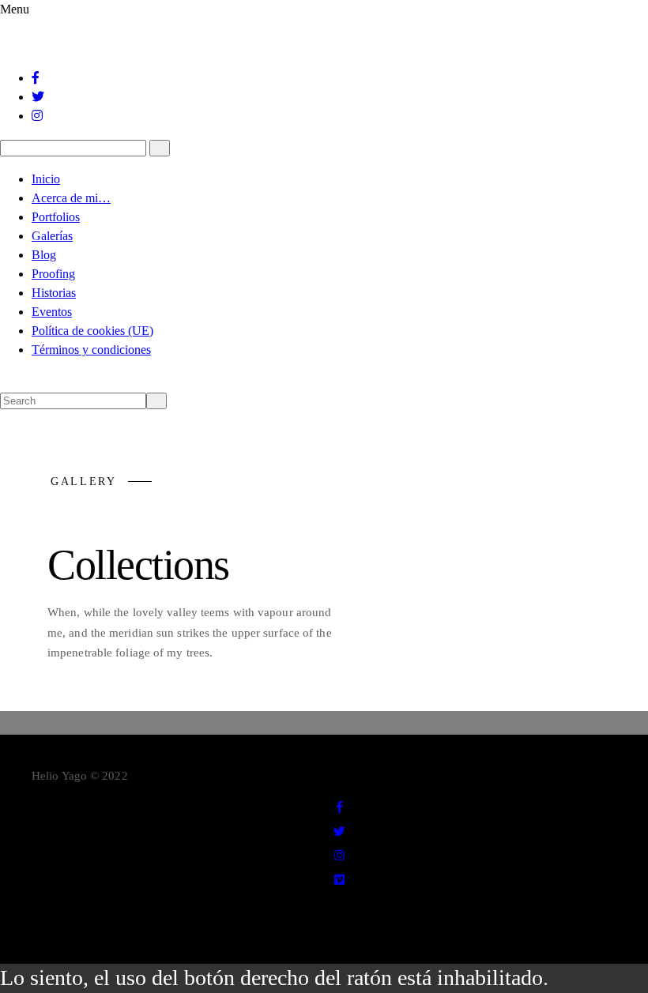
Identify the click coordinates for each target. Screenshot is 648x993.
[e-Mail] (339, 903)
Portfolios (56, 217)
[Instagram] (38, 115)
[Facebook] (36, 78)
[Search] (159, 148)
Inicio (46, 179)
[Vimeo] (340, 880)
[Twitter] (39, 96)
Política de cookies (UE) (92, 330)
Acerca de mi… (71, 198)
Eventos (52, 311)
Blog (44, 254)
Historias (54, 292)
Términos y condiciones (91, 349)
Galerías (52, 236)
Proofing (53, 273)
